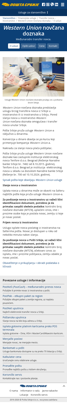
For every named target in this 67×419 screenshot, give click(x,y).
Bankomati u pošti (13, 348)
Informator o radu (30, 390)
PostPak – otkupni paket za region (23, 296)
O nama (13, 390)
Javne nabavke (50, 390)
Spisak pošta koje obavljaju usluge (32, 180)
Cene (41, 45)
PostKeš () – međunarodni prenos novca (32, 286)
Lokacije (24, 394)
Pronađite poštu (12, 365)
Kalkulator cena (12, 356)
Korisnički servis (12, 374)
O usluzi (14, 45)
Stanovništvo (9, 18)
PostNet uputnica (13, 308)
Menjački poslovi (13, 338)
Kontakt (53, 45)
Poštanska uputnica (14, 317)
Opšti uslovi (28, 45)
